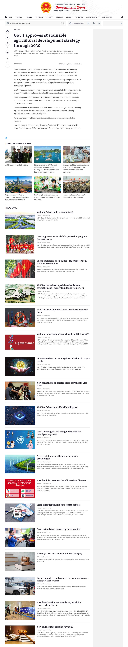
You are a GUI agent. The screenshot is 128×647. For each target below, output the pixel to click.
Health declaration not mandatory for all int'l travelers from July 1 (59, 603)
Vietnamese (76, 10)
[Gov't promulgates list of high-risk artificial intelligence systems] (20, 439)
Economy (39, 17)
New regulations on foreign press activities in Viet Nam (62, 384)
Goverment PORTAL (78, 23)
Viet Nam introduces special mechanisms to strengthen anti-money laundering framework (60, 286)
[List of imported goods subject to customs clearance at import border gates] (20, 586)
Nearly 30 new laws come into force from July (59, 553)
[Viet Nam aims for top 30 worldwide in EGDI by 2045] (20, 342)
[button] (61, 23)
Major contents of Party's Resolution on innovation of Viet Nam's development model (17, 197)
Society (50, 17)
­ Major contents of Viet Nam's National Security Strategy (74, 196)
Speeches (79, 17)
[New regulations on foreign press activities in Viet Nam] (20, 391)
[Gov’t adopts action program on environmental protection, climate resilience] (47, 184)
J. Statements (91, 17)
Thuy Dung (18, 64)
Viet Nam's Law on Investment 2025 (55, 212)
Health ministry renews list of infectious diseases (61, 480)
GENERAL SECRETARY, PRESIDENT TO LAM (25, 23)
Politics (19, 17)
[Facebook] (93, 23)
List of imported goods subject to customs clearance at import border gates (63, 579)
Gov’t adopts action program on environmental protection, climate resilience (47, 197)
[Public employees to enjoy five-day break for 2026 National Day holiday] (20, 269)
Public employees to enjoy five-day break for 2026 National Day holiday (62, 262)
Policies (29, 17)
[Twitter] (99, 23)
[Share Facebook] (7, 31)
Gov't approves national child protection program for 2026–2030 (62, 237)
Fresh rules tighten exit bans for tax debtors (58, 505)
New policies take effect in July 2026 (55, 627)
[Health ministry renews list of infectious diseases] (20, 488)
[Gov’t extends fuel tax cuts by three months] (20, 537)
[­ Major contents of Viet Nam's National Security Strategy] (76, 184)
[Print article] (7, 52)
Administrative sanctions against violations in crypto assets (63, 359)
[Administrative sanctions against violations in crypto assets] (20, 366)
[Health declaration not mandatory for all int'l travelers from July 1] (20, 610)
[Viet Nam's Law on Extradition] (18, 154)
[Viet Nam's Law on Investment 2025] (20, 220)
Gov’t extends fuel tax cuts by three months (58, 529)
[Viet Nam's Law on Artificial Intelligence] (20, 415)
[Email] (88, 23)
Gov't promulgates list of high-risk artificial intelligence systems (59, 433)
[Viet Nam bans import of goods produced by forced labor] (20, 317)
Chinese (85, 10)
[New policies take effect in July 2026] (20, 634)
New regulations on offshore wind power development (57, 457)
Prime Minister (106, 17)
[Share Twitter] (7, 37)
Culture (59, 17)
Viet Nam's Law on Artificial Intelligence (57, 407)
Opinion (69, 17)
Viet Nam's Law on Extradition (16, 165)
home (10, 17)
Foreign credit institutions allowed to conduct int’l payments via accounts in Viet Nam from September (76, 168)
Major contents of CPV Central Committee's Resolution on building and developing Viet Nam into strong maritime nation (46, 168)
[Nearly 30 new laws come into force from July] (20, 561)
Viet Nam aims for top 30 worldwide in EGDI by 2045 (63, 334)
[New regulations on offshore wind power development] (20, 464)
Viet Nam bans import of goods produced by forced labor (62, 311)
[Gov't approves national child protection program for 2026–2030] (20, 244)
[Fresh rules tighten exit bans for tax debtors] (20, 512)
